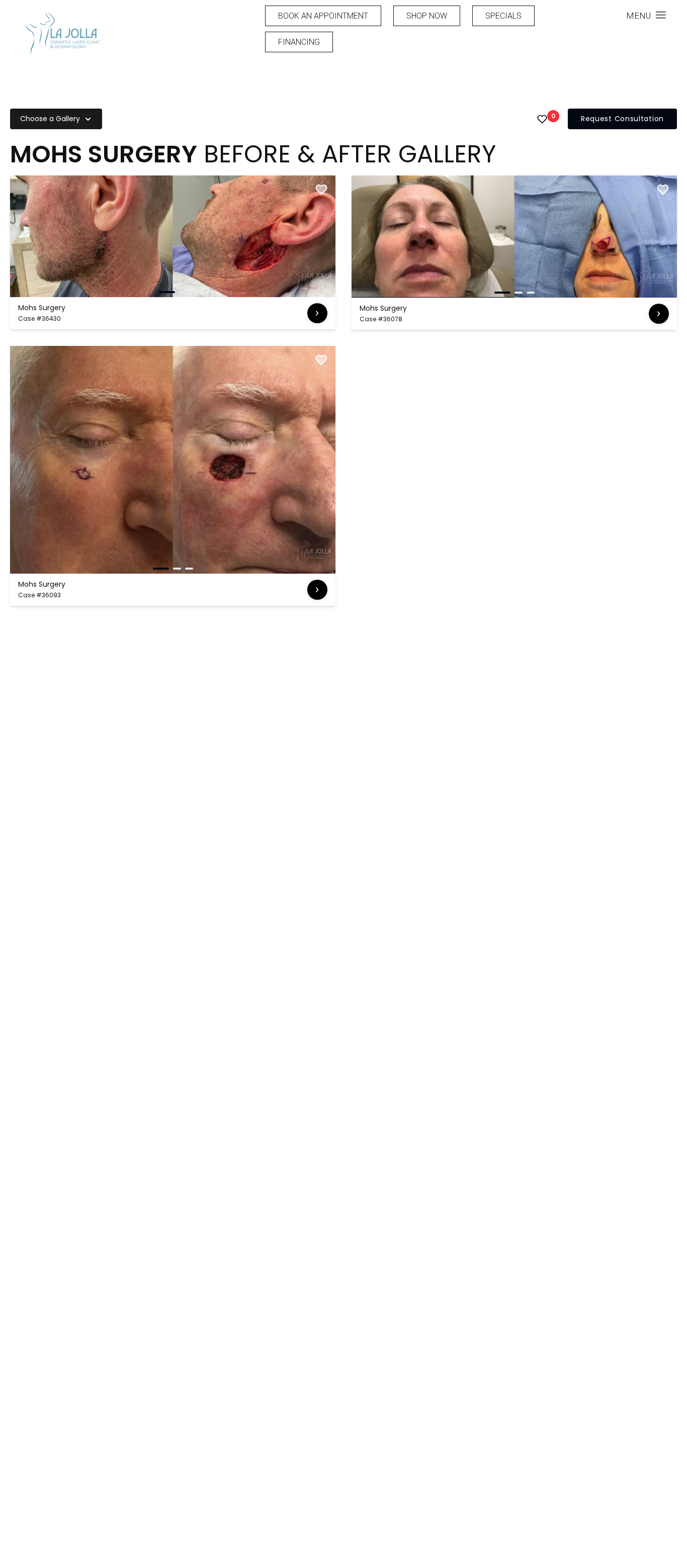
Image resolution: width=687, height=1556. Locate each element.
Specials (503, 16)
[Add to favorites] (321, 189)
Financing (299, 42)
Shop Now (426, 16)
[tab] (167, 292)
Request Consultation (622, 119)
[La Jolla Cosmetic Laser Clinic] (62, 35)
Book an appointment (323, 16)
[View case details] (317, 313)
